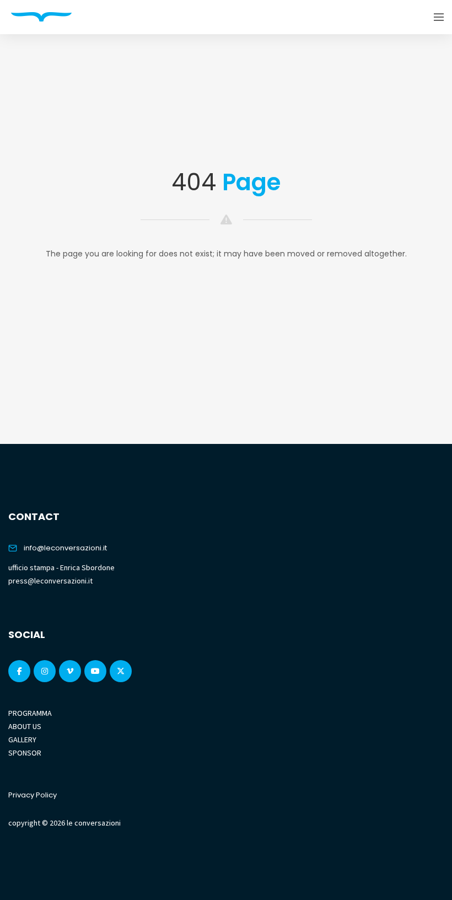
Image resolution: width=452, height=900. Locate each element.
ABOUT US (24, 726)
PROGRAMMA (30, 713)
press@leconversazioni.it (50, 581)
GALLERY (22, 739)
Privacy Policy (32, 795)
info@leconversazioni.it (65, 548)
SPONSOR (24, 753)
